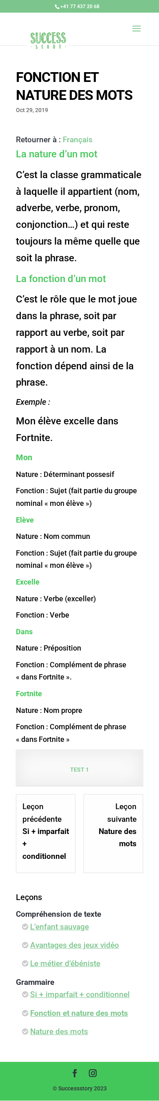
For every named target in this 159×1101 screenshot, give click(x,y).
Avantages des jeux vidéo (74, 945)
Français (78, 139)
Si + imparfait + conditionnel (80, 994)
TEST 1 (79, 769)
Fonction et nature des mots (79, 1013)
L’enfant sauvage (59, 926)
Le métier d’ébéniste (65, 963)
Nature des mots (59, 1031)
